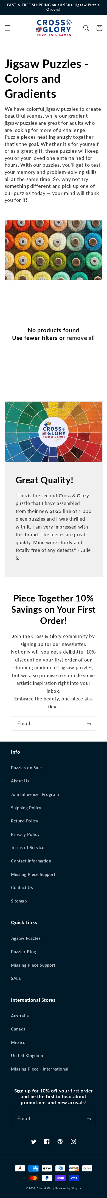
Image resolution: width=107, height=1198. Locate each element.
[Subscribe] (89, 724)
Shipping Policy (26, 807)
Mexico (18, 1042)
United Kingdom (27, 1055)
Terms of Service (27, 847)
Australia (20, 1015)
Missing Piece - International (40, 1068)
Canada (18, 1028)
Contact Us (22, 887)
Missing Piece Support (33, 874)
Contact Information (31, 860)
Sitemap (19, 900)
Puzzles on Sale (26, 767)
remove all (80, 337)
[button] (7, 28)
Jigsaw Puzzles (26, 938)
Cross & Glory (45, 1188)
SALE (16, 978)
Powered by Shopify (68, 1188)
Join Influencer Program (35, 794)
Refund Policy (24, 820)
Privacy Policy (25, 834)
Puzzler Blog (23, 951)
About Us (20, 780)
